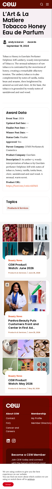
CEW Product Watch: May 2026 (20, 382)
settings (31, 479)
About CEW (12, 413)
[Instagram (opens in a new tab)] (14, 441)
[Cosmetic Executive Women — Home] (9, 4)
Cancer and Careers (12, 429)
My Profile (36, 418)
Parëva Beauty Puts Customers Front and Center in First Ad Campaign (23, 326)
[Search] (41, 4)
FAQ (8, 423)
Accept (8, 484)
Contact (10, 418)
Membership (38, 413)
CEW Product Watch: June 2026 (21, 266)
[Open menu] (47, 4)
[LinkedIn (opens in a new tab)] (8, 441)
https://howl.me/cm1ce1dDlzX (22, 185)
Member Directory (41, 423)
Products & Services (17, 208)
